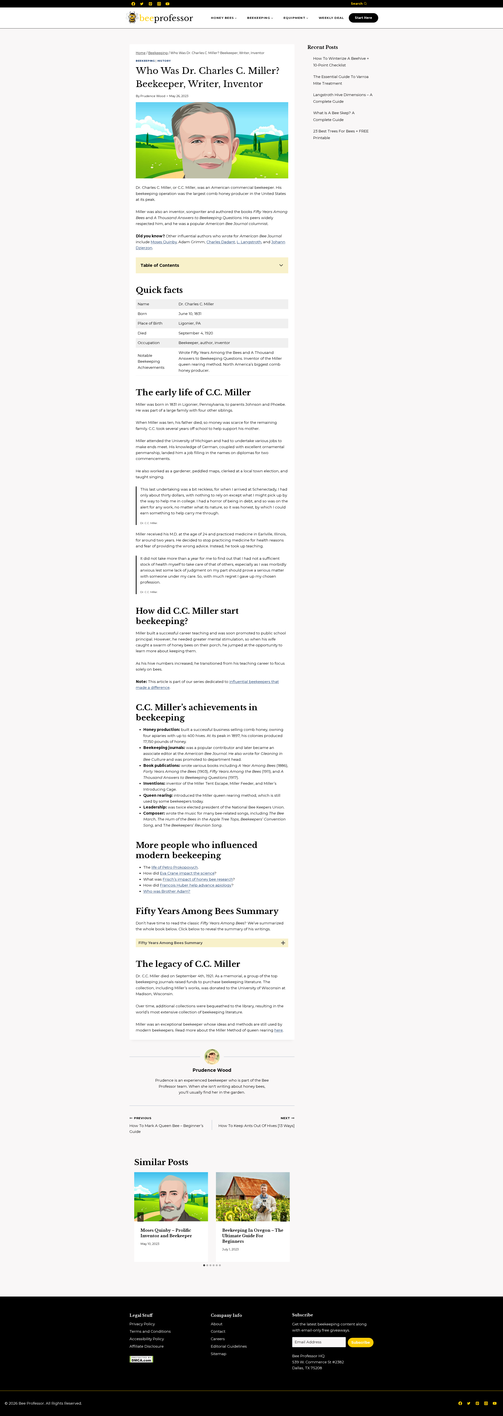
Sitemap (218, 1354)
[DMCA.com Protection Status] (170, 1359)
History (164, 60)
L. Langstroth (249, 242)
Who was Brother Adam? (166, 891)
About (216, 1324)
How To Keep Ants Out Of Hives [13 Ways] (256, 1122)
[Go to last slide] (140, 1217)
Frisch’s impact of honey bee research (198, 879)
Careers (218, 1339)
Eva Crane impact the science (187, 873)
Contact (218, 1331)
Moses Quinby (164, 242)
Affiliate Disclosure (146, 1346)
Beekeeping (145, 60)
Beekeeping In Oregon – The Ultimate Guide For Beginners (252, 1236)
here (278, 1030)
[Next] (283, 1217)
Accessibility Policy (146, 1339)
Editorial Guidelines (229, 1346)
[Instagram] (159, 3)
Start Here (363, 18)
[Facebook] (133, 3)
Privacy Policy (142, 1324)
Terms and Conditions (150, 1331)
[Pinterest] (150, 3)
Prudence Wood (152, 96)
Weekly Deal (331, 18)
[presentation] (171, 1196)
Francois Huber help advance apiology (195, 885)
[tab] (204, 1265)
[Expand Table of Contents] (281, 265)
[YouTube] (167, 3)
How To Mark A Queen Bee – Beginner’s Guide (166, 1125)
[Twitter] (142, 3)
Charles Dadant (221, 242)
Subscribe (360, 1342)
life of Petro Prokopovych (174, 867)
